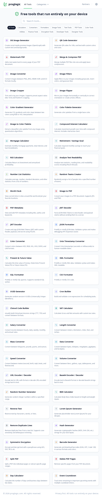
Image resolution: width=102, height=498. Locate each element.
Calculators (22, 27)
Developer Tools (63, 32)
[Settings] (96, 4)
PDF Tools (78, 27)
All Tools (27, 4)
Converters (33, 27)
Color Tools (89, 27)
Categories (41, 4)
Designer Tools (77, 32)
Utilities (22, 32)
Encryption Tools (47, 32)
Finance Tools (33, 32)
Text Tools (68, 27)
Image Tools (56, 27)
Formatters (45, 27)
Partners (86, 4)
